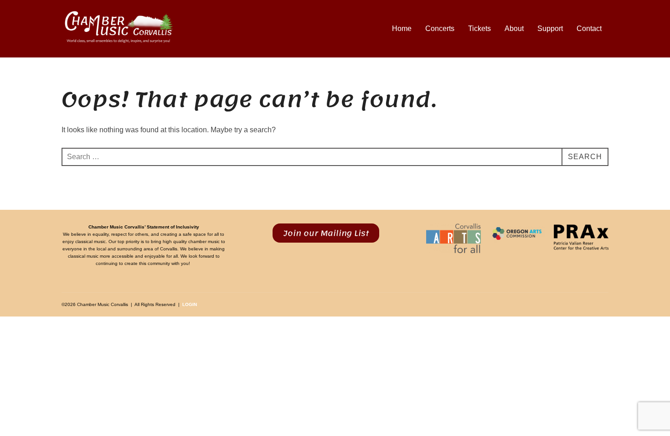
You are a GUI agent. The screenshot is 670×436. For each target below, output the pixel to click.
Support (550, 28)
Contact (589, 28)
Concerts (439, 28)
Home (402, 28)
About (514, 28)
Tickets (479, 28)
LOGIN (189, 304)
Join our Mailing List (326, 233)
